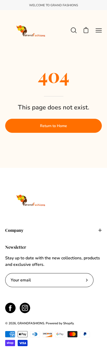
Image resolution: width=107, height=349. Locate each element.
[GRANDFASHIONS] (31, 30)
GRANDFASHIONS (30, 323)
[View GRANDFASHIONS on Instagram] (25, 308)
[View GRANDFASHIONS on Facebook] (10, 308)
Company (14, 230)
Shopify (68, 323)
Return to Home (53, 125)
